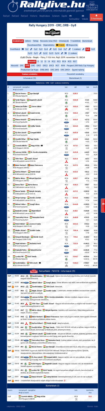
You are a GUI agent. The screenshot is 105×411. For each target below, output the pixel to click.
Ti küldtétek (75, 41)
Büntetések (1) (75, 78)
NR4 (63, 66)
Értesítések (96, 19)
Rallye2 (15, 16)
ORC (33, 66)
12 (42, 61)
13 (45, 61)
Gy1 (26, 49)
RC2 (53, 61)
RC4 (64, 61)
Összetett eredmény (75, 74)
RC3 (58, 61)
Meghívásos (44, 16)
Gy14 (57, 53)
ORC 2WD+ (65, 70)
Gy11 (36, 53)
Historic (33, 16)
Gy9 (93, 49)
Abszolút (32, 61)
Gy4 (46, 49)
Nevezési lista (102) (48, 41)
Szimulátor (74, 19)
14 (49, 61)
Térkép (35, 41)
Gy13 (51, 53)
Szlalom (56, 16)
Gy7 (65, 49)
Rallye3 (24, 16)
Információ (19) (29, 78)
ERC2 (45, 66)
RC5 (69, 61)
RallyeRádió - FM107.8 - (50, 271)
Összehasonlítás (34, 45)
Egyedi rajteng (78, 70)
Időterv (28, 41)
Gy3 (40, 49)
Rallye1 (6, 16)
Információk (64, 41)
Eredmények (18, 41)
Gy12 (45, 53)
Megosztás (73, 45)
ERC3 (51, 66)
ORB (27, 66)
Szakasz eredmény (29, 74)
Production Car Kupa (29, 70)
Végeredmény (48, 45)
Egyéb (64, 16)
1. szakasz (76, 49)
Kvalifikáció (15, 49)
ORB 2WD (44, 70)
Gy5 (55, 49)
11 (38, 61)
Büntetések (87, 41)
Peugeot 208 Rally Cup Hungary (80, 66)
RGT (75, 61)
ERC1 (39, 66)
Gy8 (88, 49)
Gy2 (35, 49)
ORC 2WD (54, 70)
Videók (85, 19)
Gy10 (30, 53)
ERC (22, 66)
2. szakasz (72, 53)
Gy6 (60, 49)
